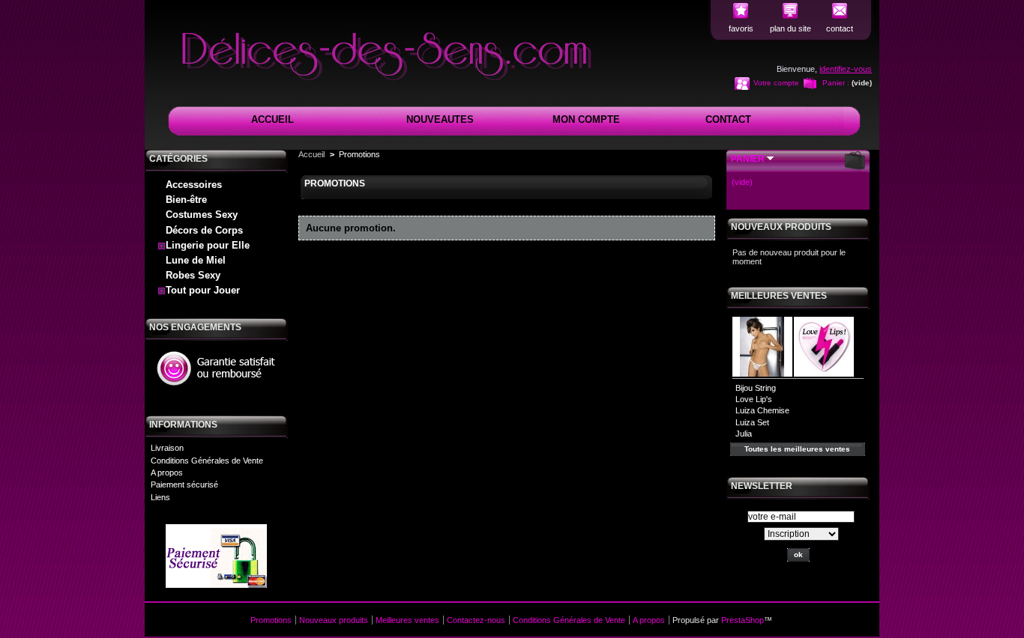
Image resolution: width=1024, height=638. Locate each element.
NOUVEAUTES (440, 119)
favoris (741, 28)
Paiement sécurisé (184, 484)
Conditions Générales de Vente (207, 460)
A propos (167, 472)
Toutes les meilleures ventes (797, 449)
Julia (743, 433)
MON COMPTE (586, 119)
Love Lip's (753, 399)
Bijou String (755, 387)
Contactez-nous (476, 620)
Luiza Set (752, 422)
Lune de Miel (196, 260)
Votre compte (776, 83)
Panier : (835, 83)
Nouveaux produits (781, 227)
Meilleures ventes (779, 296)
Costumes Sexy (202, 214)
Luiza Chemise (762, 410)
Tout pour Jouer (203, 290)
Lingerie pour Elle (208, 245)
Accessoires (194, 184)
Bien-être (186, 199)
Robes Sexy (193, 275)
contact (839, 28)
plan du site (790, 28)
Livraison (167, 447)
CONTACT (728, 119)
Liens (160, 497)
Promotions (271, 620)
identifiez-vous (845, 68)
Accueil (311, 154)
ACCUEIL (272, 119)
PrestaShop (742, 620)
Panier (748, 159)
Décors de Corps (204, 230)
